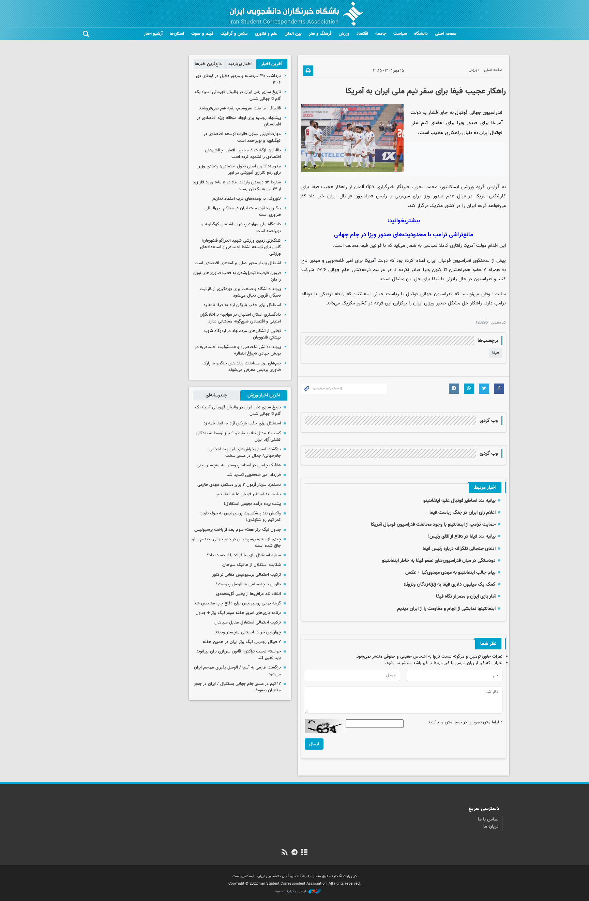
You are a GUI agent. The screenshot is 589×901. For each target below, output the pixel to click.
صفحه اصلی (446, 33)
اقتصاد (362, 33)
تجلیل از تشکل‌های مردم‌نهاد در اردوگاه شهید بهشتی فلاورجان (242, 334)
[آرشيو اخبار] (304, 853)
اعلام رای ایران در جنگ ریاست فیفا (462, 512)
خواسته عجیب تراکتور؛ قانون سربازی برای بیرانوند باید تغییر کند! (238, 654)
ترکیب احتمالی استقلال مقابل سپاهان (247, 622)
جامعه (380, 33)
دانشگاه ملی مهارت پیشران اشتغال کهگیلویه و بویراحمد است (241, 227)
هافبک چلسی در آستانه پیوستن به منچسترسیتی (239, 465)
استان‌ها (177, 33)
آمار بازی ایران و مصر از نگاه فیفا (466, 596)
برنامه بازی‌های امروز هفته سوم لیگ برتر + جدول (238, 613)
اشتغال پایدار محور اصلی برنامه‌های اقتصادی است (238, 263)
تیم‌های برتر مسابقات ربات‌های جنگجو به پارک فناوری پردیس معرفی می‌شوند (241, 366)
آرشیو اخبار (153, 33)
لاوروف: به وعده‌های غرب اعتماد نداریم (246, 198)
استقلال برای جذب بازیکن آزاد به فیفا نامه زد (242, 305)
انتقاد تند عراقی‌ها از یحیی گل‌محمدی (248, 593)
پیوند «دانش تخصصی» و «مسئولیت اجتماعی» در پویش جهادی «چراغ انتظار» (238, 350)
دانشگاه (421, 33)
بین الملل (293, 33)
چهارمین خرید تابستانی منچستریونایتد (248, 632)
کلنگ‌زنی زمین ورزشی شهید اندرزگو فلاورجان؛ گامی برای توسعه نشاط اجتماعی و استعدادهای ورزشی (240, 247)
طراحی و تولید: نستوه (291, 891)
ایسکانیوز (450, 187)
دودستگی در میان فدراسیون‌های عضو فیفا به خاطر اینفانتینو (439, 561)
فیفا (495, 352)
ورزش (344, 33)
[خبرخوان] (284, 853)
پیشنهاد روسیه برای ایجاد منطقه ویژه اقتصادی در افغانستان (239, 121)
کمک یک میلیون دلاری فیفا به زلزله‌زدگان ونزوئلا (450, 584)
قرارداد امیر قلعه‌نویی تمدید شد (254, 474)
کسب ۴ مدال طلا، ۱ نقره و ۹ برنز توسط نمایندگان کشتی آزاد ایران (238, 436)
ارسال (314, 743)
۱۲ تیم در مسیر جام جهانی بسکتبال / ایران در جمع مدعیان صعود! (237, 687)
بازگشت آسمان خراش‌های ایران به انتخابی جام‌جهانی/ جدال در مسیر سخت (245, 452)
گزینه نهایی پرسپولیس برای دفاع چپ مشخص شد (237, 603)
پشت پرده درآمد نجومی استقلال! (252, 503)
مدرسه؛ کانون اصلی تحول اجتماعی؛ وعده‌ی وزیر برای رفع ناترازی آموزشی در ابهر (239, 169)
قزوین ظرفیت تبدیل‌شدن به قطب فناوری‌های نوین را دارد (237, 276)
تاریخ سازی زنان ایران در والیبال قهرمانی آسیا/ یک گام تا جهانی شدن (238, 95)
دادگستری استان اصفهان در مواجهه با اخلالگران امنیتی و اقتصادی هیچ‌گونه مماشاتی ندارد (240, 318)
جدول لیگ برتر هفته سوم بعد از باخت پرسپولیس (237, 529)
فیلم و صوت (202, 33)
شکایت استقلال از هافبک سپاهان (251, 564)
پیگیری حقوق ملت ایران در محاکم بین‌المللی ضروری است (243, 211)
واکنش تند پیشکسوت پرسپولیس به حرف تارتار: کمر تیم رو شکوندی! (240, 516)
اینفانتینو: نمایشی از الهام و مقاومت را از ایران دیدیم (446, 609)
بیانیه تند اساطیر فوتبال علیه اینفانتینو (459, 501)
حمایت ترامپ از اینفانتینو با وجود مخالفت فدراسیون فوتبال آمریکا (433, 524)
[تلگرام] (294, 853)
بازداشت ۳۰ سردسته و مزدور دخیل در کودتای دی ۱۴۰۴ (238, 79)
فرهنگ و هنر (320, 33)
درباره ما (491, 826)
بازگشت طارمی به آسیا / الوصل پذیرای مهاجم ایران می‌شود (237, 670)
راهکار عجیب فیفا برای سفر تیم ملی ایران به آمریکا (426, 91)
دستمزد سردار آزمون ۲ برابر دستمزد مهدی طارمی (239, 484)
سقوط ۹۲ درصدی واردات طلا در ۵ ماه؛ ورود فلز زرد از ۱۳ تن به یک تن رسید (237, 185)
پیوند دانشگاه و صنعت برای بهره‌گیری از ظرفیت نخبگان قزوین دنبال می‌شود (240, 292)
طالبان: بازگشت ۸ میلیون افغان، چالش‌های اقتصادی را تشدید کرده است (243, 153)
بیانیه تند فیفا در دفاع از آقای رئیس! (462, 536)
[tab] (272, 64)
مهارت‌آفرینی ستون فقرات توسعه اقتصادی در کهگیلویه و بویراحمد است (242, 137)
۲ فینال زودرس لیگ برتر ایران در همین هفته (242, 642)
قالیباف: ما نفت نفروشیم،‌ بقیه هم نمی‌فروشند (240, 108)
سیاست (400, 33)
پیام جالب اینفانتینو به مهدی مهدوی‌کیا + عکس (450, 572)
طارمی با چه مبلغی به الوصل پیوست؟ (248, 584)
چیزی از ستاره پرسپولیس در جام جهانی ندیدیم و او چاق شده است (236, 542)
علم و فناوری (266, 33)
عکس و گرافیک (234, 33)
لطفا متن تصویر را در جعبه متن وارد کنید (465, 722)
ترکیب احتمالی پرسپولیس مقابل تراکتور (246, 574)
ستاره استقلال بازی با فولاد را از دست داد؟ (244, 555)
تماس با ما (488, 819)
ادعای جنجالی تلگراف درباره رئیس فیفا (459, 549)
